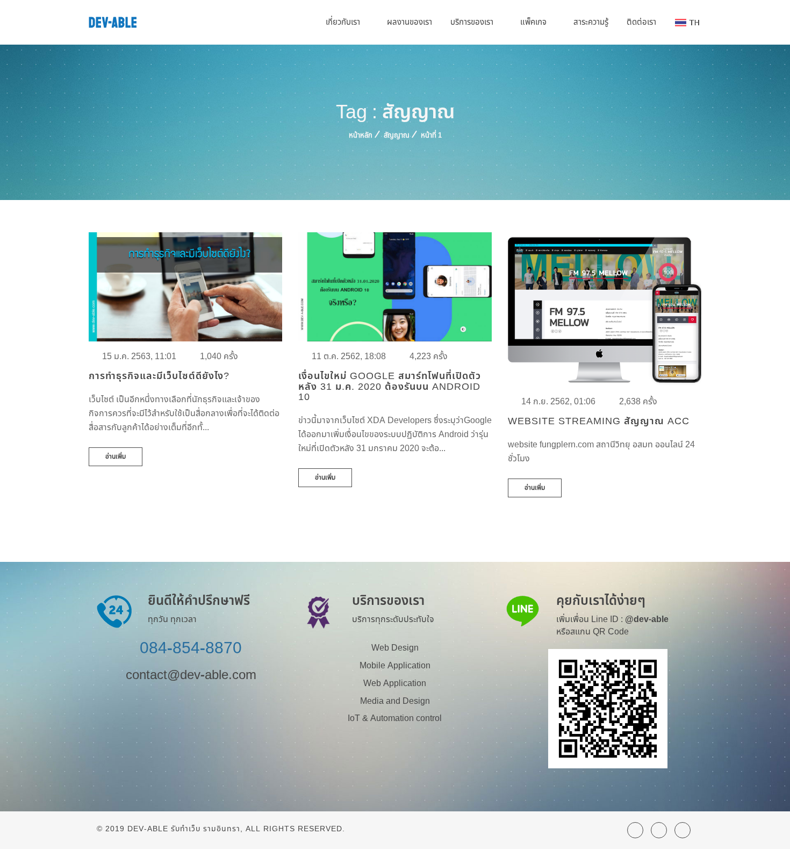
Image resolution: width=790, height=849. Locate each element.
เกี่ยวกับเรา (344, 22)
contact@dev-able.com (191, 675)
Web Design (395, 647)
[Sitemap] (659, 830)
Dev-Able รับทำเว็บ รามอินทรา (183, 828)
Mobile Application (395, 665)
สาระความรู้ (590, 22)
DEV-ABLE (113, 23)
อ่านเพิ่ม (115, 456)
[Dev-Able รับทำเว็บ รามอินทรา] (682, 830)
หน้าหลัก (360, 135)
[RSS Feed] (635, 830)
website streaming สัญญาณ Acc (599, 421)
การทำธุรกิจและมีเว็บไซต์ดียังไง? (159, 376)
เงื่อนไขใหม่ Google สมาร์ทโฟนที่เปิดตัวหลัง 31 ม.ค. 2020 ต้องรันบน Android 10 (389, 387)
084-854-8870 (191, 648)
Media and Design (395, 701)
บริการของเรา (472, 22)
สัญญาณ (397, 135)
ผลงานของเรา (409, 22)
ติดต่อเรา (641, 22)
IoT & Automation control (395, 718)
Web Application (394, 683)
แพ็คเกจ (534, 22)
